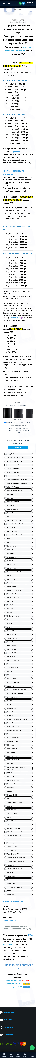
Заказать (18, 447)
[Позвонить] (20, 3)
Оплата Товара (8, 1019)
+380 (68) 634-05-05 (14, 987)
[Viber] (21, 318)
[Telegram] (23, 3)
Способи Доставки (9, 1012)
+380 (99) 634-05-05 (13, 980)
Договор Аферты (8, 1034)
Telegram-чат (8, 944)
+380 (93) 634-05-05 (14, 984)
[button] (32, 1047)
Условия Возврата (9, 1027)
